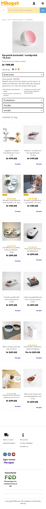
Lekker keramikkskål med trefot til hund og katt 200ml (33, 299)
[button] (34, 3)
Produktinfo (9, 100)
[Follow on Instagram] (9, 454)
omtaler (7, 110)
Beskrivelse (9, 74)
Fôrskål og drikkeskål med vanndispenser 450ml (11, 299)
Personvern (24, 440)
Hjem (4, 19)
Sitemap (23, 503)
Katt (9, 19)
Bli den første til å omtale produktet (14, 61)
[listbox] (16, 69)
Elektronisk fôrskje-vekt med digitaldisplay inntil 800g (32, 396)
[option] (13, 69)
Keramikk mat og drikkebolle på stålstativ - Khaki (11, 250)
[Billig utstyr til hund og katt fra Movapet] (9, 464)
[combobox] (23, 10)
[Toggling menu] (3, 10)
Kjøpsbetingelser (9, 443)
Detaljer (7, 105)
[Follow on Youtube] (13, 454)
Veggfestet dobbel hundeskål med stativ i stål (11, 153)
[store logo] (10, 3)
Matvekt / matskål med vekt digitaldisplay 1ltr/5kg (32, 153)
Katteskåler (29, 19)
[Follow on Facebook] (5, 454)
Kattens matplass (18, 19)
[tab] (23, 74)
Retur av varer (8, 440)
